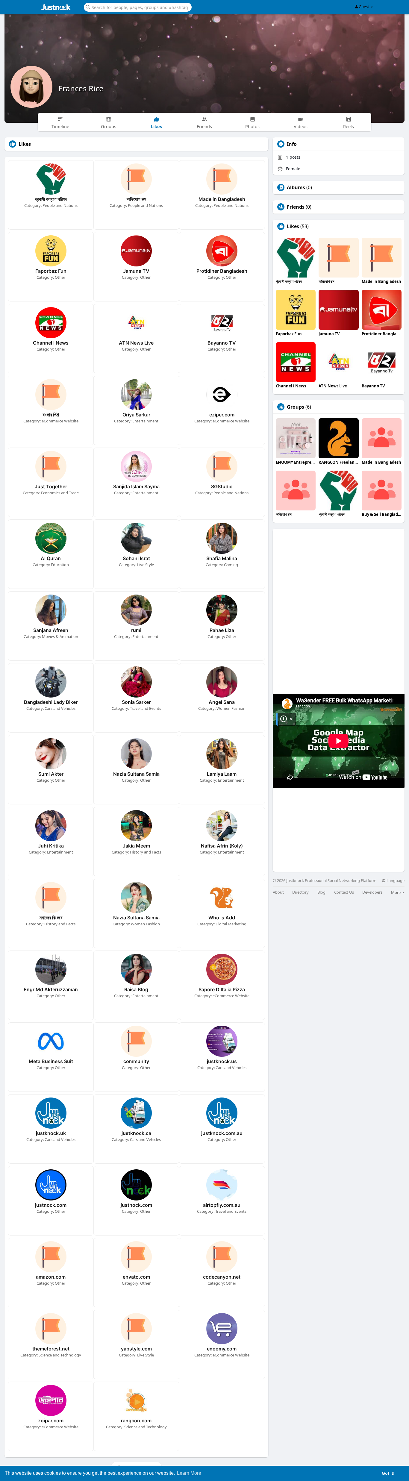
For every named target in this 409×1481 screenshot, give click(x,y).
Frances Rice (81, 88)
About (278, 892)
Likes (293, 226)
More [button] (396, 892)
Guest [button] (364, 6)
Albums (296, 187)
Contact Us (344, 892)
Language (395, 881)
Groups (295, 406)
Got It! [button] (388, 1473)
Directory (300, 892)
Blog (321, 892)
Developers (372, 892)
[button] (138, 7)
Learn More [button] (189, 1473)
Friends (296, 206)
